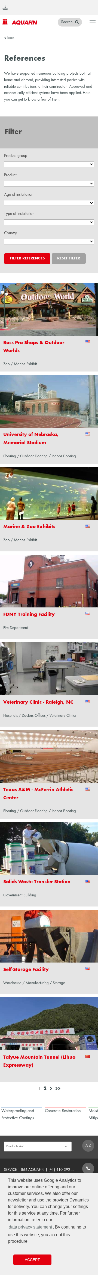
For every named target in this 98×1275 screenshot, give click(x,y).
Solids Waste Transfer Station (37, 882)
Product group (15, 156)
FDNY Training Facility (29, 614)
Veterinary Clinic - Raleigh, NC (38, 702)
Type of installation (19, 214)
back (10, 38)
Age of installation (18, 194)
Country (10, 233)
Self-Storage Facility (26, 969)
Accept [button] (32, 1260)
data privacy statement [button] (30, 1227)
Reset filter (68, 258)
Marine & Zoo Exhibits (29, 527)
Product (10, 175)
